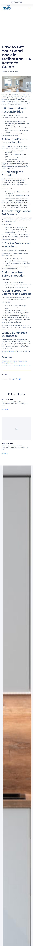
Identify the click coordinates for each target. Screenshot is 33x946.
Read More (5, 409)
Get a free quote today (9, 351)
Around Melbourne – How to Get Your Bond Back (16, 366)
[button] (30, 7)
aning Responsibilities (10, 363)
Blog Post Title (7, 399)
